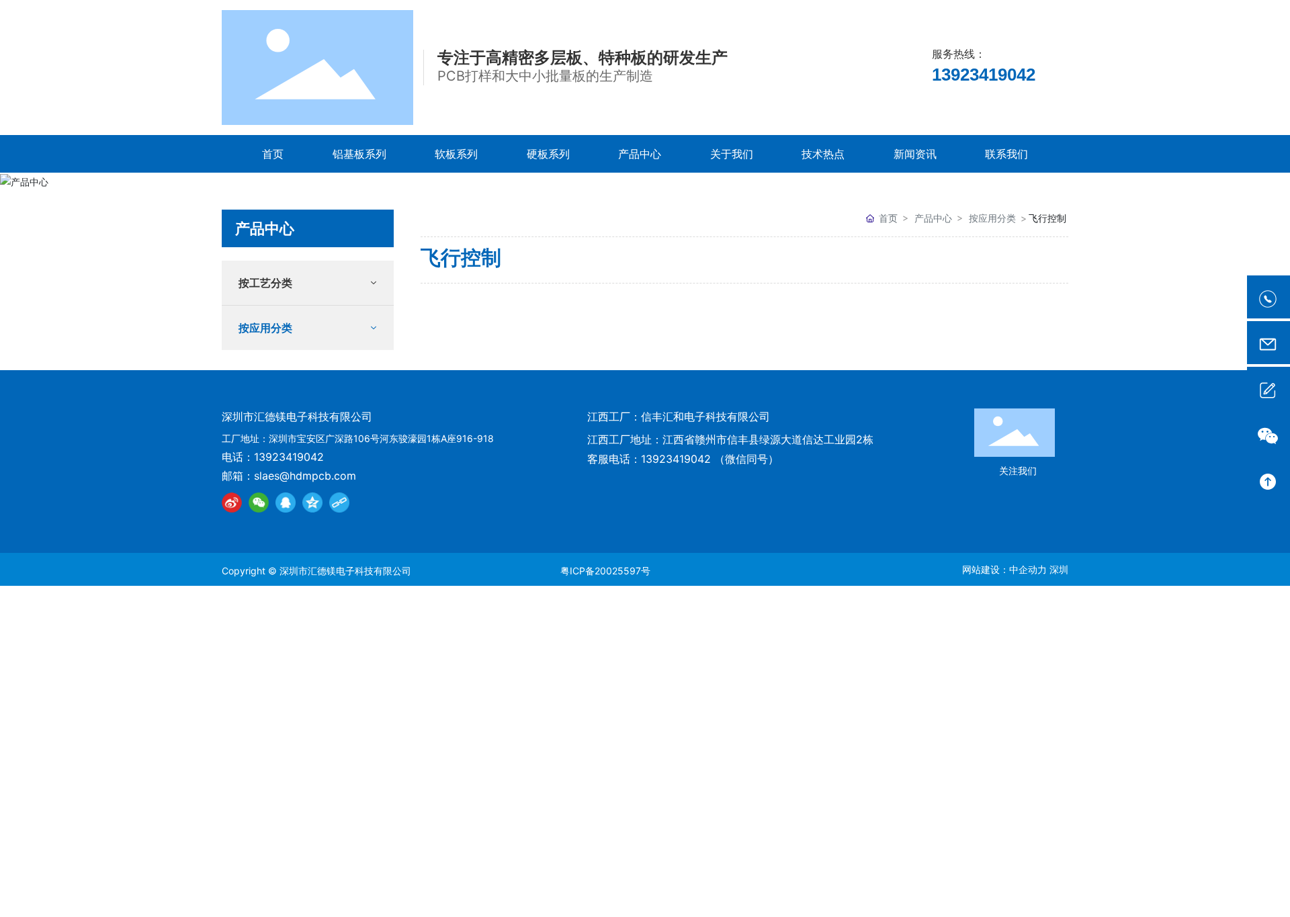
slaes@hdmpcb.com (305, 475)
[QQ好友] (285, 502)
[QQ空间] (312, 502)
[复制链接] (339, 502)
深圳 (1058, 569)
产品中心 (933, 218)
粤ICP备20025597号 (605, 570)
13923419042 (983, 74)
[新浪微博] (232, 502)
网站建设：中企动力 (1004, 569)
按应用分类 (992, 218)
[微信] (259, 502)
